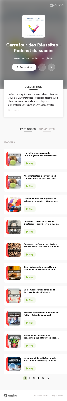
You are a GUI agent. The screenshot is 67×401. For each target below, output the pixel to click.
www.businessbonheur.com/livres (33, 58)
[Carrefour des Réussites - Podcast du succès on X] (51, 67)
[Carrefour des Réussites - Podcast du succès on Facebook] (42, 67)
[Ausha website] (56, 5)
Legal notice (57, 395)
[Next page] (48, 378)
